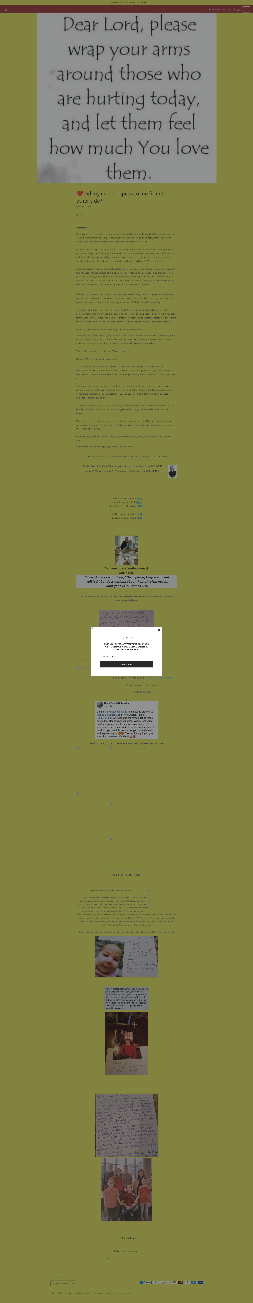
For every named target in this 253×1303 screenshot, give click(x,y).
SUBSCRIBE (126, 664)
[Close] (159, 630)
